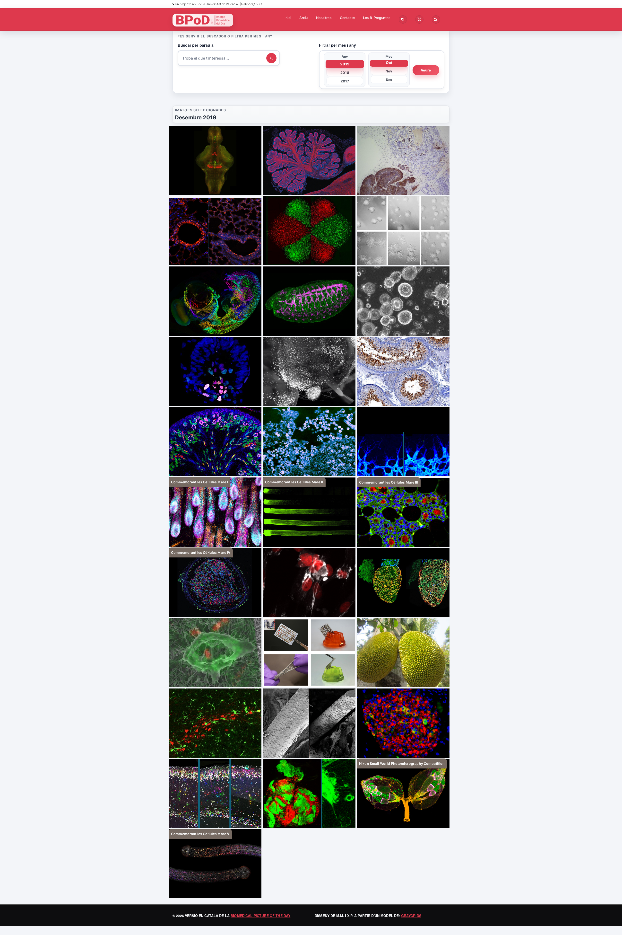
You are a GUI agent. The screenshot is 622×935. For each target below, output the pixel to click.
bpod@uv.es (253, 4)
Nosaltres (324, 18)
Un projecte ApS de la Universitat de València (206, 4)
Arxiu (303, 18)
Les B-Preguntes (376, 18)
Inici (288, 18)
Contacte (347, 18)
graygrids (411, 915)
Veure (426, 70)
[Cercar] (271, 58)
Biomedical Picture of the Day (260, 915)
